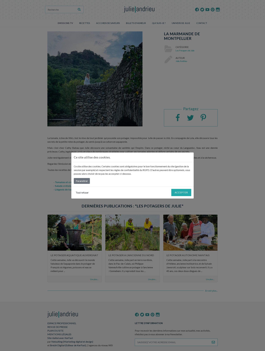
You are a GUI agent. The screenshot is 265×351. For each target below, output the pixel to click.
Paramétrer (82, 180)
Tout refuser (82, 192)
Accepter (181, 192)
